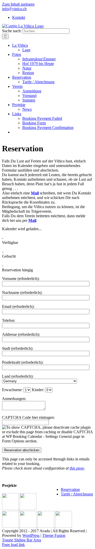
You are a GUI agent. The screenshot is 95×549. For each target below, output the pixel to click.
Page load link (13, 544)
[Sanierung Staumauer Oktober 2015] (11, 508)
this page (77, 468)
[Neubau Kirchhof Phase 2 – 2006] (63, 526)
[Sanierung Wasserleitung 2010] (28, 526)
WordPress (31, 535)
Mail (35, 193)
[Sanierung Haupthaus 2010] (11, 526)
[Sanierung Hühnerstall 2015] (28, 508)
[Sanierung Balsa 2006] (46, 526)
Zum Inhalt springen (18, 4)
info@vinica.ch (14, 9)
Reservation (70, 489)
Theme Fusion (53, 535)
